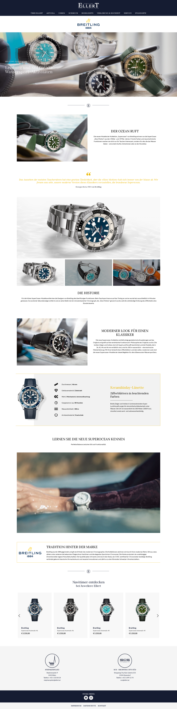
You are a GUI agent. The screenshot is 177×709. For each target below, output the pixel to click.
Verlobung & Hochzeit (108, 13)
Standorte (140, 13)
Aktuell (51, 13)
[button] (19, 228)
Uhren (61, 13)
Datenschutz (89, 706)
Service (128, 13)
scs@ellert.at (124, 680)
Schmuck (73, 13)
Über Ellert (37, 13)
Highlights (87, 13)
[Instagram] (91, 698)
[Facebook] (86, 698)
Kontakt (102, 706)
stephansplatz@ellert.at (52, 680)
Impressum (76, 706)
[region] (88, 64)
